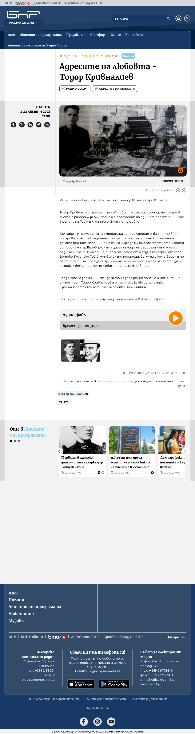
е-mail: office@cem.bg (157, 679)
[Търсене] (168, 18)
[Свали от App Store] (81, 683)
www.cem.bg (150, 684)
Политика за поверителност (105, 699)
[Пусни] (175, 318)
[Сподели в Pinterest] (39, 125)
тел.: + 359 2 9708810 (156, 670)
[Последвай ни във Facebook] (83, 721)
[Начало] (23, 14)
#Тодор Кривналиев (73, 394)
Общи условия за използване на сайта (53, 699)
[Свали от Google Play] (114, 683)
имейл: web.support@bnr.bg (38, 677)
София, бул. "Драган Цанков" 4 (39, 664)
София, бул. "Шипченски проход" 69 (159, 664)
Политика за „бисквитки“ (149, 699)
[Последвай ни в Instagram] (97, 721)
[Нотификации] (178, 18)
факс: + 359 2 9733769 (156, 675)
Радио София (77, 88)
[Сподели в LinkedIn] (30, 125)
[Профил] (187, 18)
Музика (16, 620)
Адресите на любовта (117, 88)
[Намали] (184, 190)
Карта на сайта (97, 708)
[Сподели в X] (22, 125)
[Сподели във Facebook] (13, 125)
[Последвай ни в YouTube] (111, 721)
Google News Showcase (115, 381)
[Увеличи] (178, 190)
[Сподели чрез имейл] (47, 125)
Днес (13, 593)
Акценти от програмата (88, 55)
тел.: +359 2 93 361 (40, 670)
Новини (16, 599)
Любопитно (21, 613)
